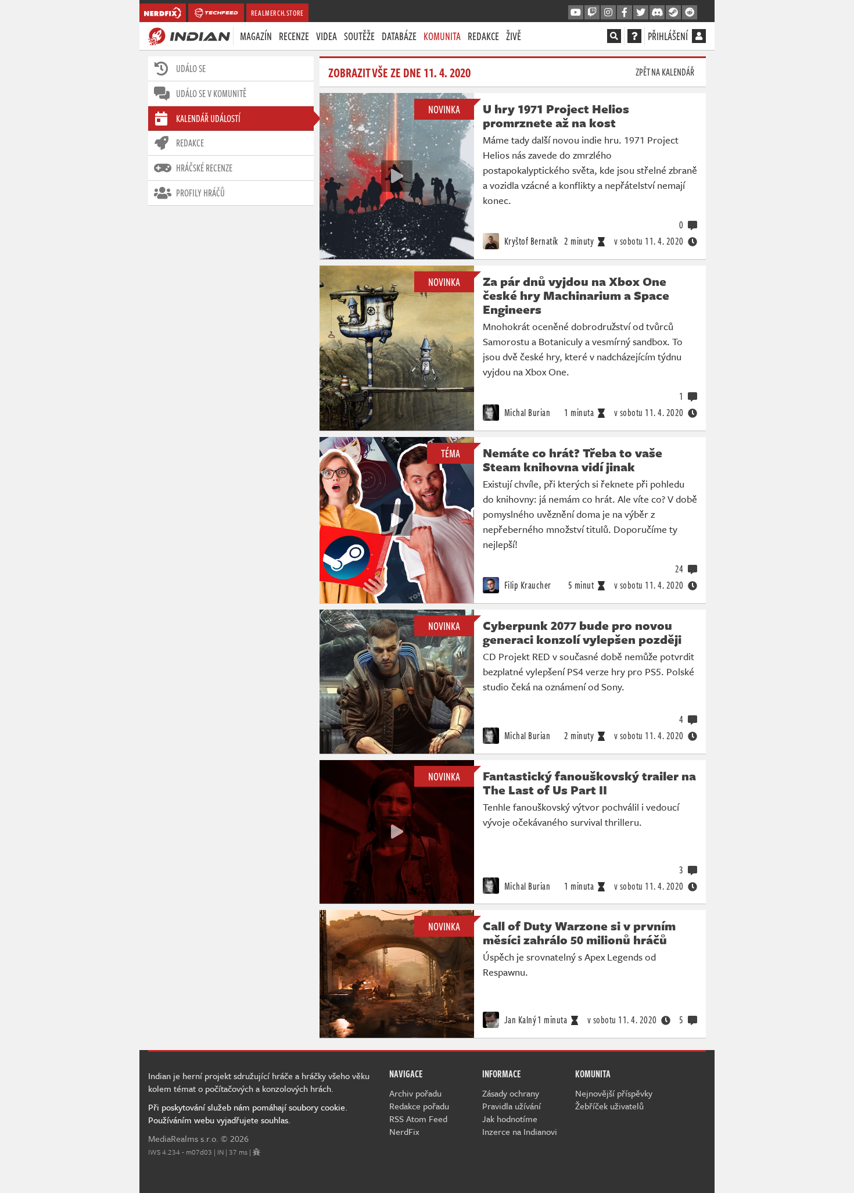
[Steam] (673, 12)
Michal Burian (526, 413)
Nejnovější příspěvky (613, 1093)
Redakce (483, 36)
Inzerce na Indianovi (519, 1131)
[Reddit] (689, 12)
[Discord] (657, 12)
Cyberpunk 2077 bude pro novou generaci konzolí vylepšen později (582, 632)
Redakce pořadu (419, 1106)
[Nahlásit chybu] (256, 1152)
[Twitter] (640, 12)
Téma (450, 453)
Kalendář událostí (208, 119)
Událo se (191, 69)
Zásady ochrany (510, 1093)
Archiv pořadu (415, 1093)
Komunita (442, 36)
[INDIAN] (189, 35)
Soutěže (359, 36)
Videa (326, 36)
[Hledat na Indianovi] (614, 36)
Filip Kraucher (526, 585)
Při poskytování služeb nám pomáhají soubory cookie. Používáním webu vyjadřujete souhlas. (247, 1113)
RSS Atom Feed (418, 1118)
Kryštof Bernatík (530, 241)
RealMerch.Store (277, 13)
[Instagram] (608, 12)
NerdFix (404, 1131)
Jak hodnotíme (509, 1118)
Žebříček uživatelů (609, 1106)
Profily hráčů (200, 193)
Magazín (256, 36)
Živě (513, 36)
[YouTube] (575, 12)
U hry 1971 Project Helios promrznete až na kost (556, 115)
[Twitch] (592, 12)
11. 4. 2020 (649, 241)
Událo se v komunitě (211, 94)
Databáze (399, 36)
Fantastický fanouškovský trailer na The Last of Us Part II (589, 782)
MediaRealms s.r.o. (183, 1138)
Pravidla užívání (511, 1106)
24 (679, 569)
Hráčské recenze (204, 168)
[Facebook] (624, 12)
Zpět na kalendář (665, 72)
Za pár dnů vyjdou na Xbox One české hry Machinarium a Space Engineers (576, 295)
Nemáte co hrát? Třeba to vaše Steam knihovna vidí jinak (572, 459)
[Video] (396, 176)
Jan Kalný (519, 1020)
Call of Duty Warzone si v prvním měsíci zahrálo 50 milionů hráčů (579, 932)
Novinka (444, 109)
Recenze (294, 36)
